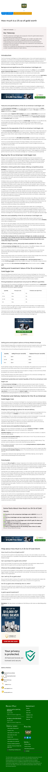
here (2, 604)
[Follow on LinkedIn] (30, 738)
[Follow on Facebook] (25, 738)
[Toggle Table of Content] (14, 30)
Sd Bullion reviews (14, 718)
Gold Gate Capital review (14, 710)
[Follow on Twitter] (27, 738)
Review (9, 674)
